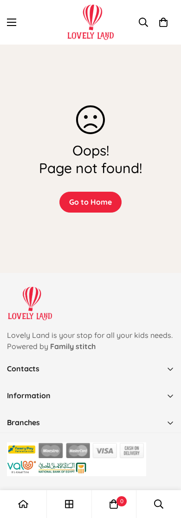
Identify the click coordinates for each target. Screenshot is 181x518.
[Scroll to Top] (164, 469)
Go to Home (90, 202)
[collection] (69, 504)
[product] (23, 504)
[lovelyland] (90, 22)
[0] (163, 22)
